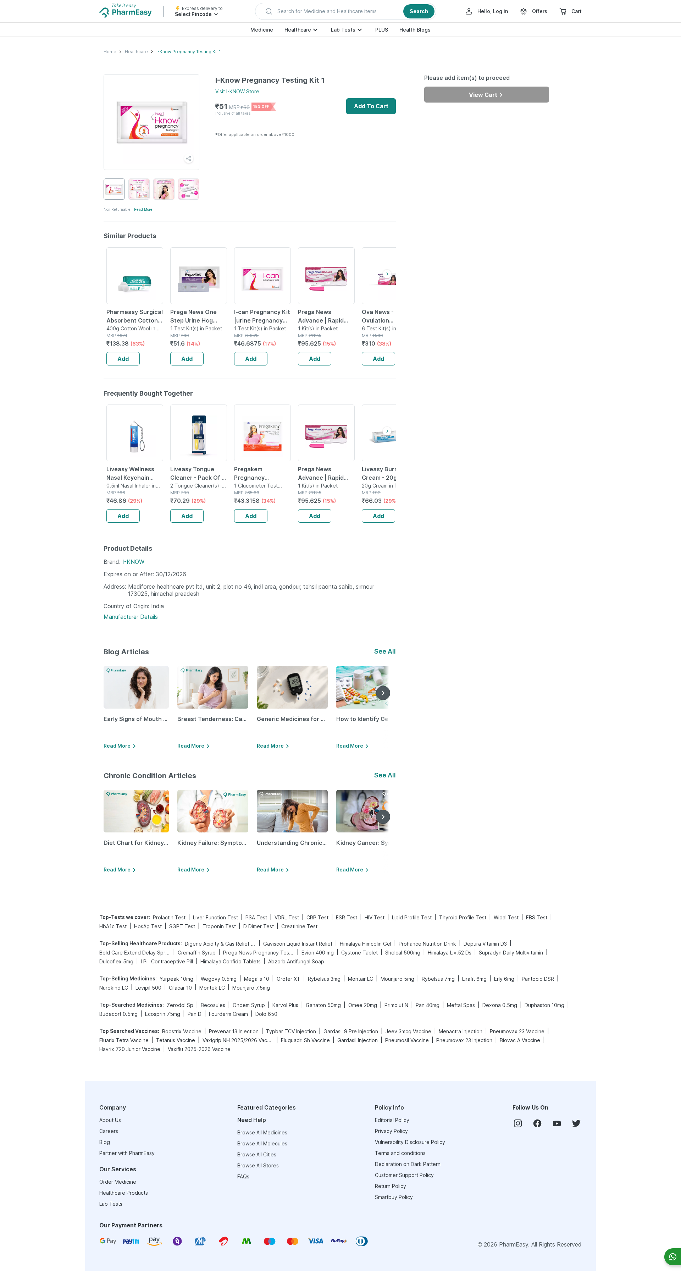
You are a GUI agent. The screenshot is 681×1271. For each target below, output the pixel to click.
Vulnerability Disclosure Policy (410, 1142)
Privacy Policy (391, 1131)
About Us (110, 1120)
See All (385, 651)
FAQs (243, 1176)
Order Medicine (117, 1182)
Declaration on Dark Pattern (408, 1164)
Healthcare (297, 30)
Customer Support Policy (404, 1175)
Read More (143, 209)
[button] (345, 11)
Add (123, 358)
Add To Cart (371, 106)
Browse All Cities (256, 1154)
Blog (104, 1142)
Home (110, 51)
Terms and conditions (400, 1153)
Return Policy (390, 1186)
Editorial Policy (392, 1120)
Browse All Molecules (262, 1143)
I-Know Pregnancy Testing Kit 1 (188, 51)
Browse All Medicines (262, 1132)
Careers (108, 1131)
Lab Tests (343, 30)
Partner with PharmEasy (127, 1153)
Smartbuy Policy (394, 1197)
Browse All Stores (258, 1165)
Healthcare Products (123, 1193)
